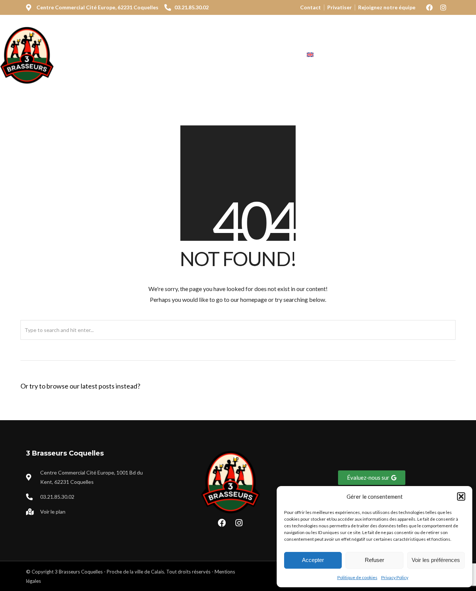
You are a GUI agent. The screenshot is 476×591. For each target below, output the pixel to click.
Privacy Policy (394, 577)
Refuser (374, 560)
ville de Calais (149, 572)
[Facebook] (429, 7)
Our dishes (187, 54)
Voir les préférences (436, 560)
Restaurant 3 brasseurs (117, 54)
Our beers (237, 54)
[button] (461, 496)
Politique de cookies (357, 577)
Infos (276, 54)
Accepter (313, 560)
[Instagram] (443, 7)
